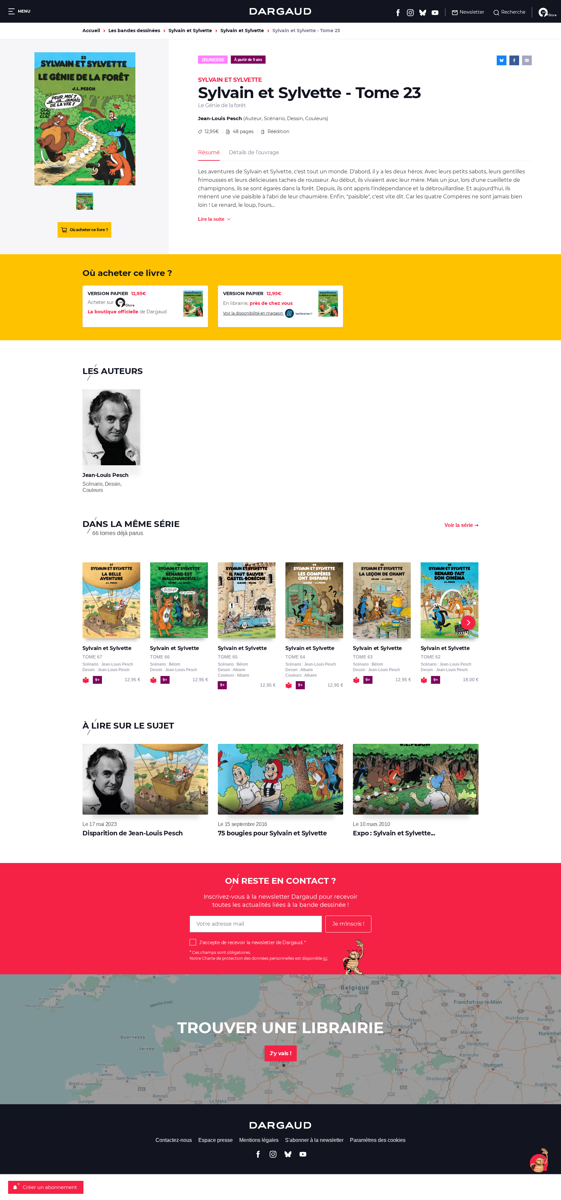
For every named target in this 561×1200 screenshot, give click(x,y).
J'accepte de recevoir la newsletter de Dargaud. (251, 942)
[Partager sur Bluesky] (501, 60)
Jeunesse (212, 59)
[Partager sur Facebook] (514, 60)
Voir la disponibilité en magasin (253, 313)
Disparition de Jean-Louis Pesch (132, 833)
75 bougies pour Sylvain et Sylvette (272, 833)
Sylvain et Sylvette (190, 30)
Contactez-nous (174, 1140)
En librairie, (258, 303)
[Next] (468, 623)
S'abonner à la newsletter (314, 1140)
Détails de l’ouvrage (254, 152)
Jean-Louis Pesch (220, 118)
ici (325, 958)
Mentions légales (259, 1140)
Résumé (209, 152)
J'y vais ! (281, 1053)
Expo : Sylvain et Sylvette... (394, 833)
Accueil (91, 30)
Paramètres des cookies (377, 1140)
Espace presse (215, 1140)
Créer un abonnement (50, 1187)
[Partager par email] (527, 60)
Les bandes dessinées (134, 30)
